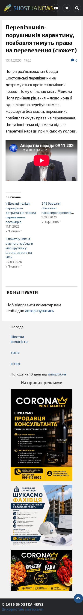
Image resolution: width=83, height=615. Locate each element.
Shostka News (30, 604)
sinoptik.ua (57, 374)
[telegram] (66, 8)
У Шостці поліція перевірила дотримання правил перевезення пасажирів (21, 212)
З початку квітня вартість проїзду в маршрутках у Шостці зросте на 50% (19, 248)
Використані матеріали (22, 609)
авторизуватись (39, 310)
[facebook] (45, 8)
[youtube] (56, 8)
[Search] (77, 8)
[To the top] (78, 598)
